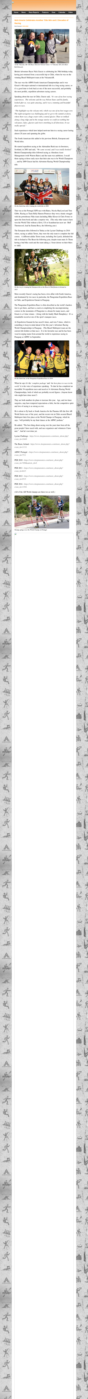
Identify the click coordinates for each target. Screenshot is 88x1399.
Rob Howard (18, 26)
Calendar (61, 12)
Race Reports (34, 12)
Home (16, 12)
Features (45, 12)
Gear (53, 12)
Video (70, 12)
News (23, 12)
